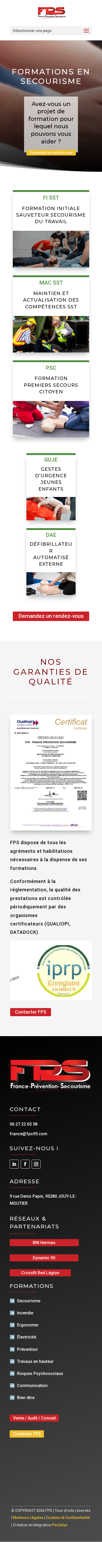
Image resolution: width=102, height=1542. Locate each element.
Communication (32, 1385)
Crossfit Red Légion (40, 1272)
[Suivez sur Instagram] (36, 1164)
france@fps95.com (28, 1133)
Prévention (27, 1349)
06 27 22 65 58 (23, 1124)
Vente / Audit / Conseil (34, 1418)
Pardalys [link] (59, 1525)
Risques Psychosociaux (40, 1373)
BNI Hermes (44, 1242)
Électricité (26, 1337)
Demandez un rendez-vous (51, 152)
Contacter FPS (30, 1012)
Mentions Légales (28, 1518)
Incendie (25, 1312)
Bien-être (26, 1397)
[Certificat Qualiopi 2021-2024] (51, 829)
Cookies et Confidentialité (68, 1518)
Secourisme (28, 1300)
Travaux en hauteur (35, 1361)
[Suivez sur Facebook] (25, 1164)
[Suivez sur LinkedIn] (14, 1164)
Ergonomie (27, 1325)
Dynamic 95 (44, 1257)
